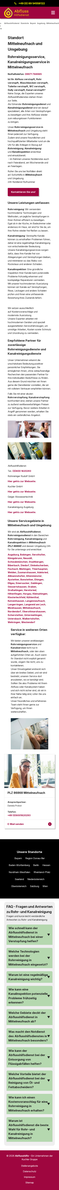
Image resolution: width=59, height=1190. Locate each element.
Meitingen (25, 568)
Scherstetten (15, 615)
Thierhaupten (40, 568)
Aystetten (13, 579)
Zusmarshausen (26, 572)
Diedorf (25, 565)
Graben (32, 586)
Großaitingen (15, 590)
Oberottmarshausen (33, 611)
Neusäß (27, 558)
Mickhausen (15, 607)
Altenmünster (34, 576)
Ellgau (11, 583)
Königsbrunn (15, 558)
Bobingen (25, 554)
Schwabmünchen (18, 561)
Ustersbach (14, 618)
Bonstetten (26, 579)
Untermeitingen (33, 615)
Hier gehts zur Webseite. (22, 481)
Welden (12, 572)
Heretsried (30, 590)
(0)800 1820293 (22, 471)
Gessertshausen (17, 586)
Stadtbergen (36, 561)
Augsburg (13, 554)
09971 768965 (33, 74)
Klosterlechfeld (16, 597)
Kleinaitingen (40, 593)
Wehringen (14, 622)
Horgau (27, 593)
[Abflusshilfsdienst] (16, 13)
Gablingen (36, 583)
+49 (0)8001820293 (19, 815)
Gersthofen (38, 554)
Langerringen (15, 604)
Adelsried (42, 572)
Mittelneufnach (31, 607)
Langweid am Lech (34, 604)
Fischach (13, 568)
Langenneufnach (35, 600)
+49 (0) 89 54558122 (31, 3)
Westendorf (28, 622)
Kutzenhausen (16, 600)
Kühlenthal (32, 597)
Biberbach (13, 565)
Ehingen (39, 579)
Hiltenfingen (15, 593)
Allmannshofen (16, 576)
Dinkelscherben (39, 565)
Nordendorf (14, 611)
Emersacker (23, 583)
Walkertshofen (30, 618)
